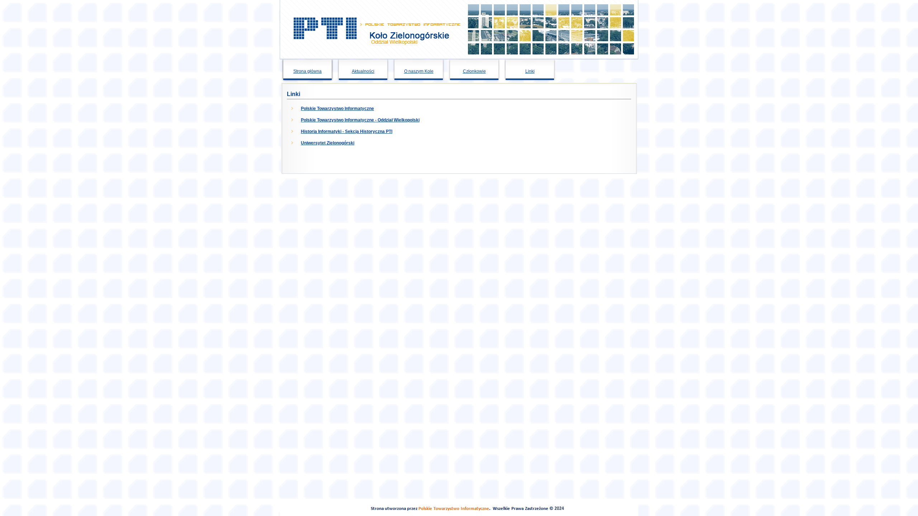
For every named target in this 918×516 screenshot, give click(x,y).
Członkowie (474, 71)
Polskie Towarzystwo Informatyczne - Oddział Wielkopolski (360, 120)
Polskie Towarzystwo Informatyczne (337, 108)
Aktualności (363, 71)
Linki (530, 71)
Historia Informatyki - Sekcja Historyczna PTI (346, 131)
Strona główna (307, 71)
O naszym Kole (419, 71)
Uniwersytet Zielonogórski (327, 142)
